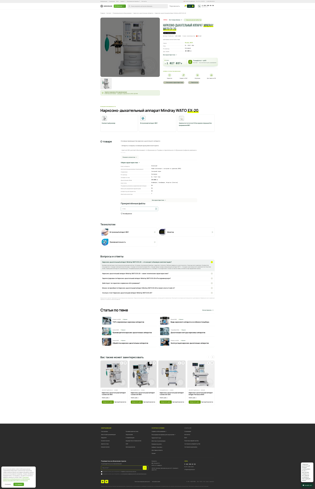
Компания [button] (187, 428)
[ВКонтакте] (106, 481)
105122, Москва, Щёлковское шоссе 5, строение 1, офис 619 (165, 469)
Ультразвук (104, 431)
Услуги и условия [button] (158, 428)
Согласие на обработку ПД (192, 444)
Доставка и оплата (157, 450)
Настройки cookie (156, 481)
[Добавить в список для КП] (121, 363)
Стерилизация (130, 437)
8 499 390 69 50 (211, 1)
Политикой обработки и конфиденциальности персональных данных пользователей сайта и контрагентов (16, 479)
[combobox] (147, 6)
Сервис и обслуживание (159, 431)
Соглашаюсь (18, 484)
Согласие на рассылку (190, 447)
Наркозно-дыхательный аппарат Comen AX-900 (114, 393)
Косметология (105, 441)
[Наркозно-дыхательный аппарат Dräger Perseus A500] (201, 374)
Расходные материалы (133, 1)
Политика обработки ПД (191, 441)
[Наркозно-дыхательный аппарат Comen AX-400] (172, 374)
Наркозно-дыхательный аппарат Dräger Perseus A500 (201, 393)
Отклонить (8, 484)
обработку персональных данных (128, 471)
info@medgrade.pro (189, 469)
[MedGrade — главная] (106, 6)
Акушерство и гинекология (133, 441)
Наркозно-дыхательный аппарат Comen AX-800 (143, 393)
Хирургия (103, 437)
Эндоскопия (129, 434)
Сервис (122, 1)
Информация (103, 1)
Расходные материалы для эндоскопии (164, 434)
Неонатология (105, 447)
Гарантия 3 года (156, 438)
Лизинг (154, 453)
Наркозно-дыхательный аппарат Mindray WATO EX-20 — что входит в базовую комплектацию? (137, 262)
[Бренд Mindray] (165, 20)
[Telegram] (102, 481)
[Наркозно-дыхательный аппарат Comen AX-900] (114, 374)
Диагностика (105, 444)
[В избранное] (125, 363)
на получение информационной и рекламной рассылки (133, 474)
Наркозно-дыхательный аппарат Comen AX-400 (172, 393)
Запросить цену (108, 402)
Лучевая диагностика (132, 431)
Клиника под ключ (157, 444)
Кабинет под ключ (157, 447)
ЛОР (127, 444)
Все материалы (206, 310)
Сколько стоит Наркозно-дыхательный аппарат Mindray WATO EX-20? (127, 293)
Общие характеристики (129, 163)
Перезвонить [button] (174, 6)
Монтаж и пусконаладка (158, 441)
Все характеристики (169, 55)
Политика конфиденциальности (142, 481)
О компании (112, 1)
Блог (117, 1)
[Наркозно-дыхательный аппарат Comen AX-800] (143, 374)
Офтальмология (130, 447)
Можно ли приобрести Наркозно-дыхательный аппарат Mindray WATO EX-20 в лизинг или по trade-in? (138, 288)
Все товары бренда (174, 20)
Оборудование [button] (106, 428)
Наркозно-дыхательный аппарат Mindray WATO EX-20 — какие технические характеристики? (135, 273)
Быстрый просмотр (120, 402)
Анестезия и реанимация (108, 434)
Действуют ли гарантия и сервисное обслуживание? (121, 283)
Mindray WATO (189, 42)
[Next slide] (213, 357)
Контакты (144, 1)
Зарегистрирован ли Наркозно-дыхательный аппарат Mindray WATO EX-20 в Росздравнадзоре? (136, 278)
